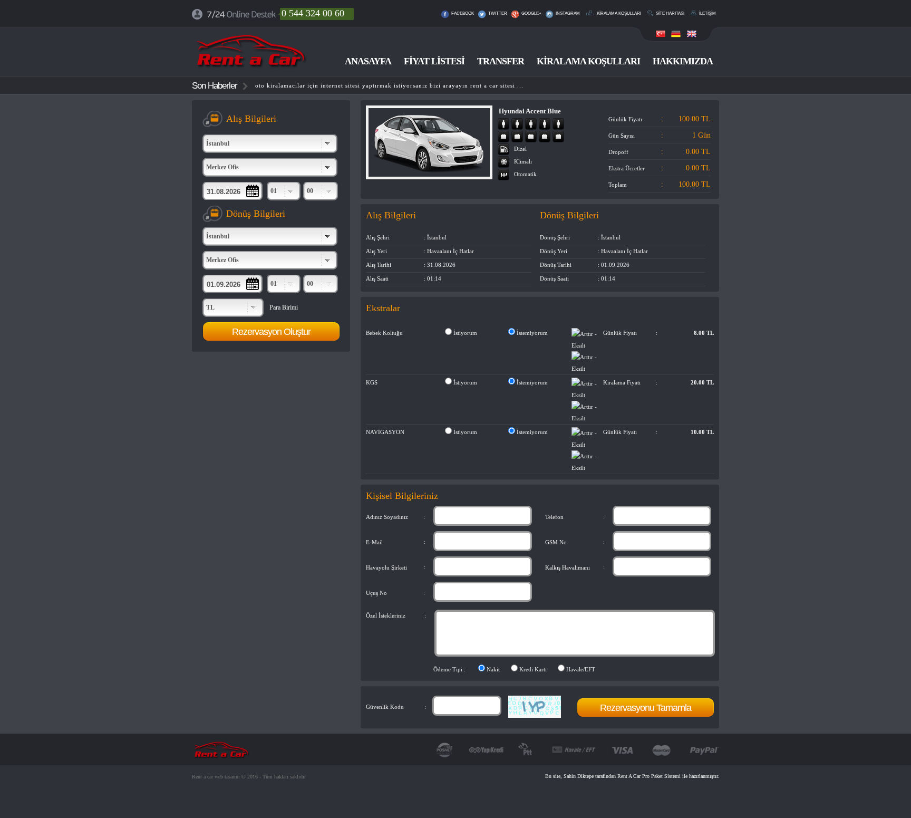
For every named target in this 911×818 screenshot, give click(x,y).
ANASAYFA (368, 61)
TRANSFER (500, 61)
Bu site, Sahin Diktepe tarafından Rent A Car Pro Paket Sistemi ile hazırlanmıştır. (632, 776)
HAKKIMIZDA (683, 61)
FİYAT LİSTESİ (434, 61)
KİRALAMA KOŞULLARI (588, 61)
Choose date (231, 191)
